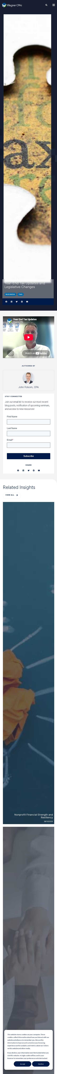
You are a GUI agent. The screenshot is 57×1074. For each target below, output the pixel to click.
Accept (22, 1064)
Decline (41, 1064)
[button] (6, 301)
